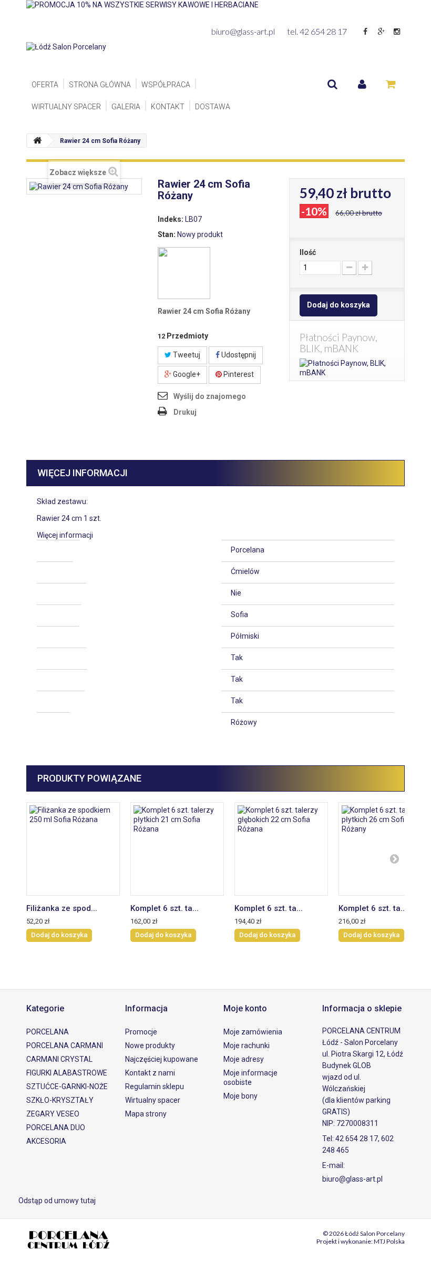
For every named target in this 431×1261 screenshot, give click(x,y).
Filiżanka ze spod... (61, 908)
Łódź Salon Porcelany (375, 1233)
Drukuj (185, 412)
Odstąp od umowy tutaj (57, 1200)
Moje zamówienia (252, 1032)
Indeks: (170, 219)
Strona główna (100, 84)
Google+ (185, 374)
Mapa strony (146, 1114)
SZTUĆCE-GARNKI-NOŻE (67, 1086)
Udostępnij (238, 355)
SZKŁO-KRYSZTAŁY (60, 1100)
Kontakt (167, 106)
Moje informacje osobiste (250, 1077)
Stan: (167, 234)
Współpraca (165, 84)
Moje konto (245, 1008)
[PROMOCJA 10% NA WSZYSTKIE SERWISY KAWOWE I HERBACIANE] (215, 10)
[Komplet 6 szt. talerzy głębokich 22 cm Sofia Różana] (281, 849)
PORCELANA (47, 1032)
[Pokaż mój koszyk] (390, 84)
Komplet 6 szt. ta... (164, 908)
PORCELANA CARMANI (64, 1045)
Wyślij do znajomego (209, 396)
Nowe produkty (150, 1045)
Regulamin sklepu (154, 1086)
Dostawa (212, 106)
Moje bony (240, 1096)
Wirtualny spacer (66, 106)
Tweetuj (185, 355)
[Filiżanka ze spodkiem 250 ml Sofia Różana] (73, 849)
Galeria (125, 106)
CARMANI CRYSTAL (59, 1059)
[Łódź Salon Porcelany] (84, 56)
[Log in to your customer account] (362, 84)
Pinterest (238, 374)
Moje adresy (243, 1059)
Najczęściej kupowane (161, 1059)
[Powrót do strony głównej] (37, 140)
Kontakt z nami (150, 1073)
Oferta (45, 84)
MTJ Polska (389, 1241)
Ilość (308, 252)
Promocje (141, 1032)
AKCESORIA (46, 1141)
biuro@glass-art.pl (243, 31)
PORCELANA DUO (55, 1127)
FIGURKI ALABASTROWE (66, 1073)
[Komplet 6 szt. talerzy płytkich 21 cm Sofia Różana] (177, 849)
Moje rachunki (246, 1045)
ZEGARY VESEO (52, 1114)
